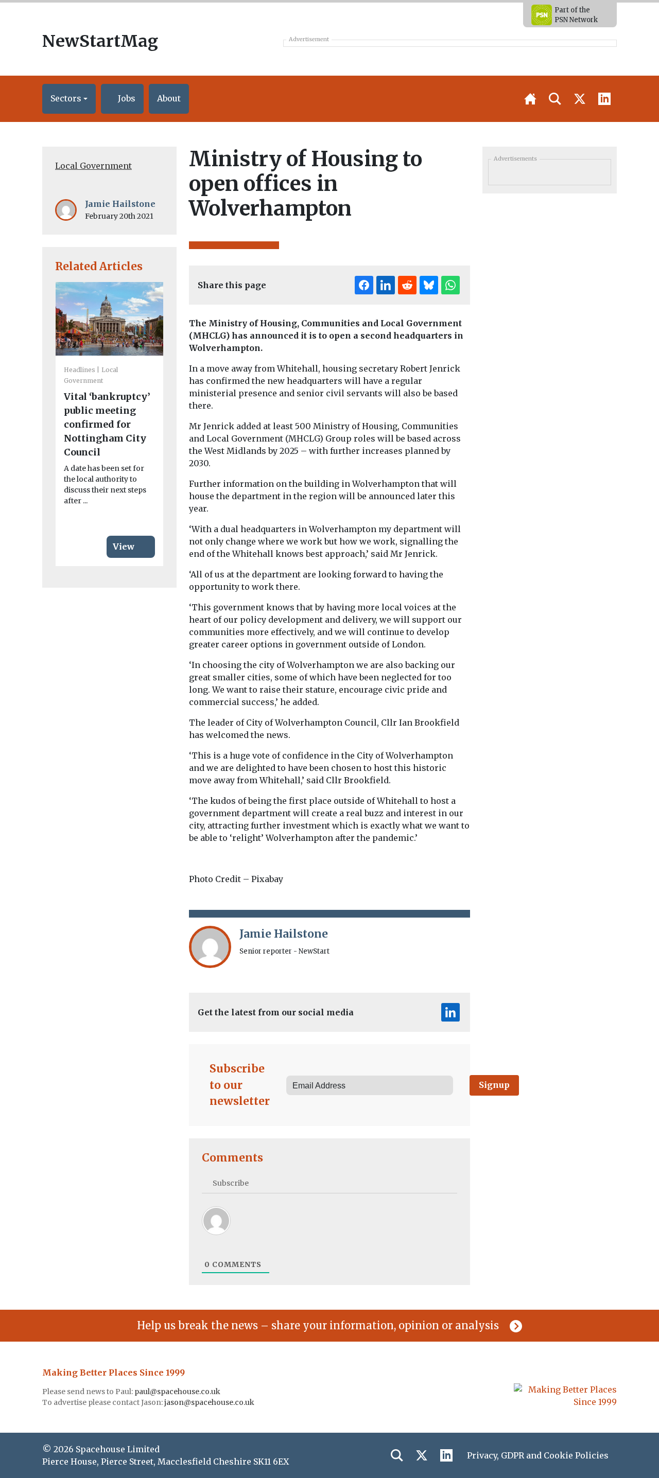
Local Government (93, 166)
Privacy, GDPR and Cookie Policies (538, 1455)
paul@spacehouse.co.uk (178, 1391)
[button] (69, 99)
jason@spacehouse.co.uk (210, 1402)
